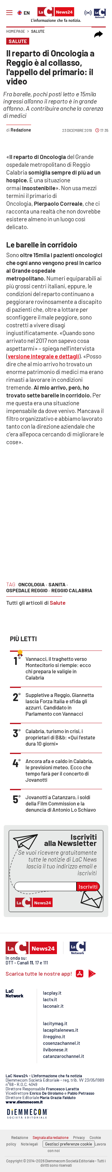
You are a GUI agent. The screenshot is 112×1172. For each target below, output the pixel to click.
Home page (15, 31)
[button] (98, 34)
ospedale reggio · (28, 590)
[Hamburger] (9, 13)
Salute (37, 31)
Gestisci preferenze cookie (68, 1143)
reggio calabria (71, 590)
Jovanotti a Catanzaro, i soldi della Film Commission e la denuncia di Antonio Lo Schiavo (61, 803)
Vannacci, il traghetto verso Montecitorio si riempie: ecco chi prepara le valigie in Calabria (58, 668)
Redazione (19, 1137)
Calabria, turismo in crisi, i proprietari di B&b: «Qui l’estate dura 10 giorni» (60, 737)
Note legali (29, 1144)
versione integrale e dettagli (43, 356)
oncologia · (32, 584)
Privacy (79, 1137)
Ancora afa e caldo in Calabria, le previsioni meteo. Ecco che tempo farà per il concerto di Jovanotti (59, 770)
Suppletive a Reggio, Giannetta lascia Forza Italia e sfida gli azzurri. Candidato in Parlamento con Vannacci (60, 704)
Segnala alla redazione (50, 1137)
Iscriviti (88, 886)
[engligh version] (20, 12)
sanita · (58, 584)
